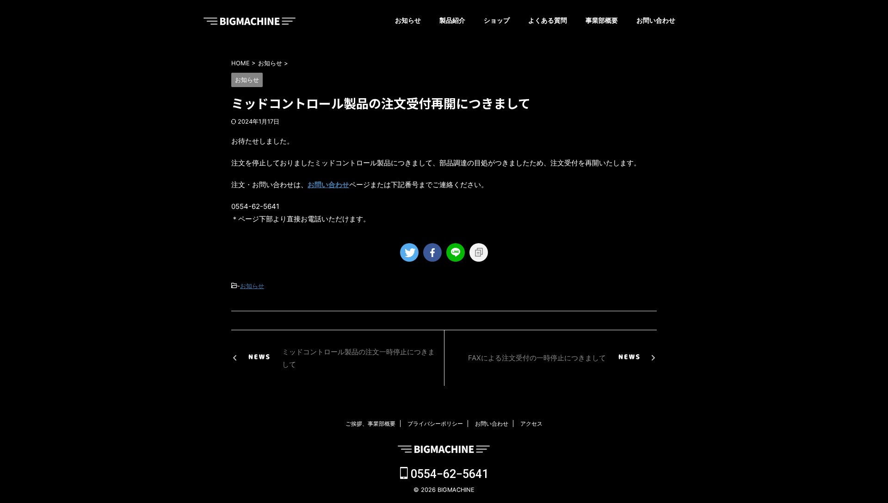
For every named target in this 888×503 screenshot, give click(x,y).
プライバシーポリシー (435, 423)
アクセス (531, 423)
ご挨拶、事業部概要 (370, 423)
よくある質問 (547, 20)
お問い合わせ (655, 20)
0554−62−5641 (448, 474)
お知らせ (408, 20)
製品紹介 (452, 20)
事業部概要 (602, 20)
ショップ (497, 20)
